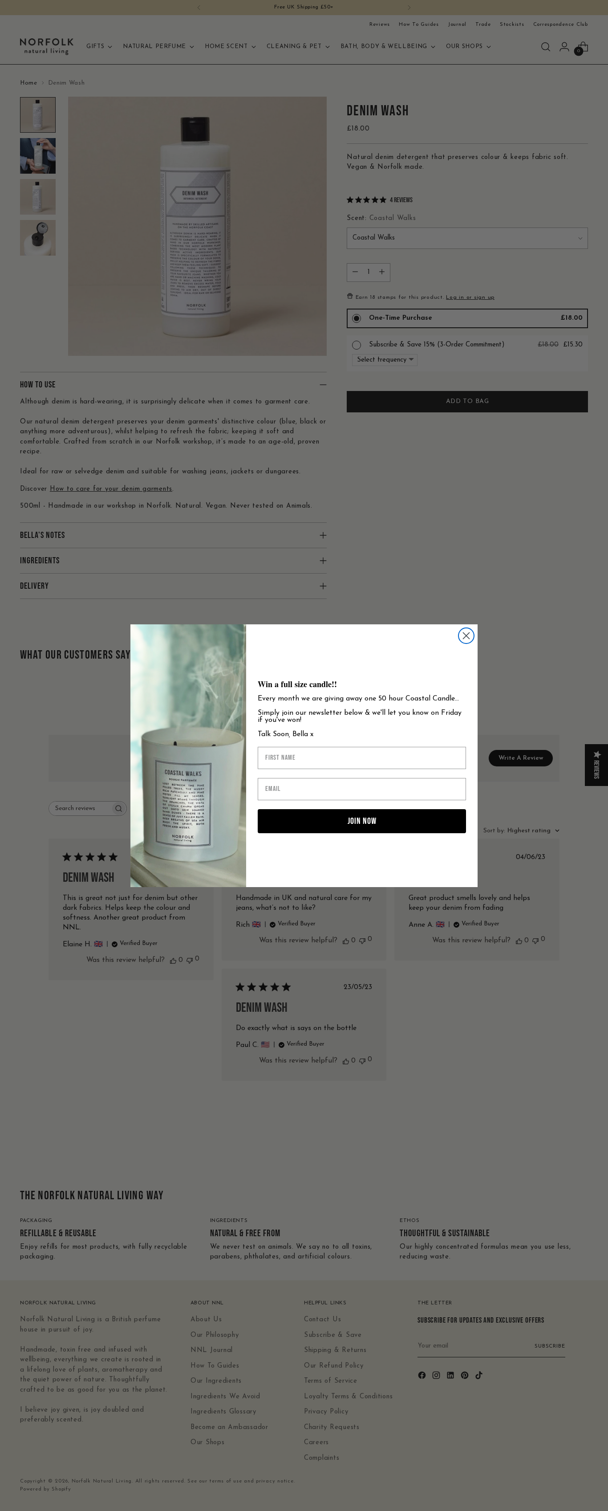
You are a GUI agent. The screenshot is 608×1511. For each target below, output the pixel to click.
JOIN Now (362, 821)
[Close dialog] (466, 635)
